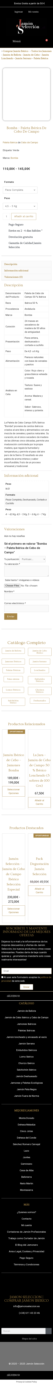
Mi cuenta (33, 12)
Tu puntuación (11, 559)
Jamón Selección (35, 1363)
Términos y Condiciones (26, 1264)
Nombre (9, 591)
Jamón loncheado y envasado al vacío (26, 1037)
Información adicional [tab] (16, 270)
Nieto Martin (26, 1183)
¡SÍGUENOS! (13, 996)
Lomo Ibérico (27, 1056)
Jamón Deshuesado (26, 1076)
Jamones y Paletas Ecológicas (26, 1082)
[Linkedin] (45, 996)
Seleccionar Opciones (13, 791)
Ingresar (19, 12)
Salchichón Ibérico (26, 1069)
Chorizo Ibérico (26, 1063)
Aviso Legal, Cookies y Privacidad (26, 1251)
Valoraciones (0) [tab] (13, 277)
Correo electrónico (15, 603)
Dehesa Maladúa (26, 1124)
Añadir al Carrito (39, 802)
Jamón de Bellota (12, 54)
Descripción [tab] (10, 264)
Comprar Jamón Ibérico (15, 51)
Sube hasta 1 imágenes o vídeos (22, 580)
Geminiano (26, 1163)
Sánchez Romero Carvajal (26, 1144)
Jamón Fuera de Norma (26, 1095)
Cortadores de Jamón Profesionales (26, 1231)
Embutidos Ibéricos (26, 1050)
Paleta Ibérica (41, 58)
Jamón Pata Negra (26, 1089)
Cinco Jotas (26, 1131)
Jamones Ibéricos (26, 1024)
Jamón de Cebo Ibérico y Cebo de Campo (26, 1017)
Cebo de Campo (29, 142)
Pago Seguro (26, 1258)
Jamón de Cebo (31, 54)
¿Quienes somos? (26, 1212)
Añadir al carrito (23, 216)
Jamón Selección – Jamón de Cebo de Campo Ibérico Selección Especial (13, 874)
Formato (9, 182)
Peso (7, 198)
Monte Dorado (26, 1118)
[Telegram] (39, 996)
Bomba (14, 157)
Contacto (27, 1218)
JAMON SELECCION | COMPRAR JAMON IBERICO (26, 1299)
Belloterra (26, 1176)
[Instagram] (32, 996)
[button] (18, 42)
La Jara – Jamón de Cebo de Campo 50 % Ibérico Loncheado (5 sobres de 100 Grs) (39, 770)
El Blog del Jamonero (26, 1244)
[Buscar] (49, 1331)
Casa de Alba (26, 1170)
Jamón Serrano (24, 58)
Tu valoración (12, 564)
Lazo (26, 1150)
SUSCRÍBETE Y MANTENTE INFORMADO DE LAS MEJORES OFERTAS (26, 931)
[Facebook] (26, 996)
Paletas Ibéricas (26, 1030)
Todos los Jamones (41, 51)
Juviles (26, 1157)
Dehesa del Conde (26, 1137)
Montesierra (26, 1190)
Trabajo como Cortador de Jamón (26, 1238)
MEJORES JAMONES (26, 1110)
